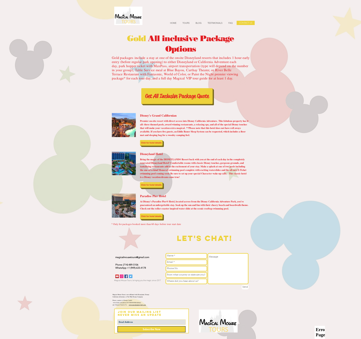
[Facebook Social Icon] (126, 276)
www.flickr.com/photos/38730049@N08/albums (127, 303)
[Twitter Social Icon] (130, 276)
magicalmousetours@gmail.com (132, 257)
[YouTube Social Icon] (117, 276)
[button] (151, 143)
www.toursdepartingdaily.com (137, 305)
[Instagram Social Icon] (121, 276)
